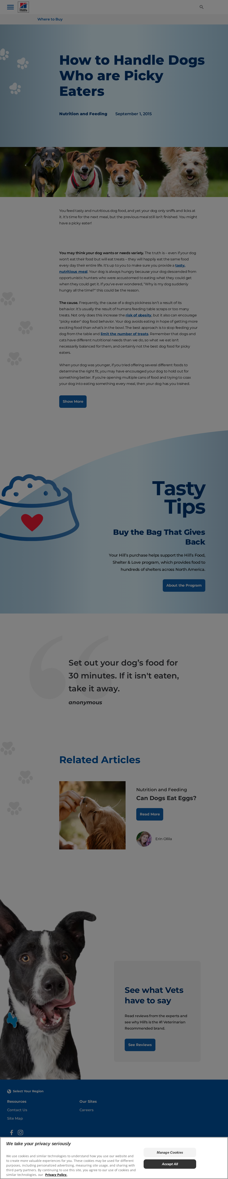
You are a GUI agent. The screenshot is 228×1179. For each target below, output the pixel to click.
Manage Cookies (170, 1152)
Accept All (170, 1164)
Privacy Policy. (56, 1175)
